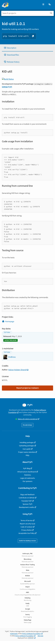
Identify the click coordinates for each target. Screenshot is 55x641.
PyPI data (7, 332)
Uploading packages (26, 445)
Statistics (27, 475)
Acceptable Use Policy (27, 533)
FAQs (27, 455)
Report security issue (27, 523)
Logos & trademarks (27, 478)
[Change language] (49, 4)
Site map (40, 636)
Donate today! (27, 425)
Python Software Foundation (31, 634)
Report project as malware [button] (27, 388)
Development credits (26, 507)
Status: (27, 419)
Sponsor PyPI (27, 504)
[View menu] (43, 4)
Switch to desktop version (27, 541)
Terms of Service (26, 520)
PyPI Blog (26, 468)
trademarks (14, 634)
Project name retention (26, 452)
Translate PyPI (26, 501)
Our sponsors (27, 481)
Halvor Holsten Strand (17, 369)
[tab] (27, 47)
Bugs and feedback (27, 494)
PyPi (10, 86)
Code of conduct (26, 527)
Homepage (9, 321)
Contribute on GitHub (26, 498)
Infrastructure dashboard (26, 472)
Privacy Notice (26, 530)
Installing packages (27, 442)
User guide (27, 449)
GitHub (5, 86)
